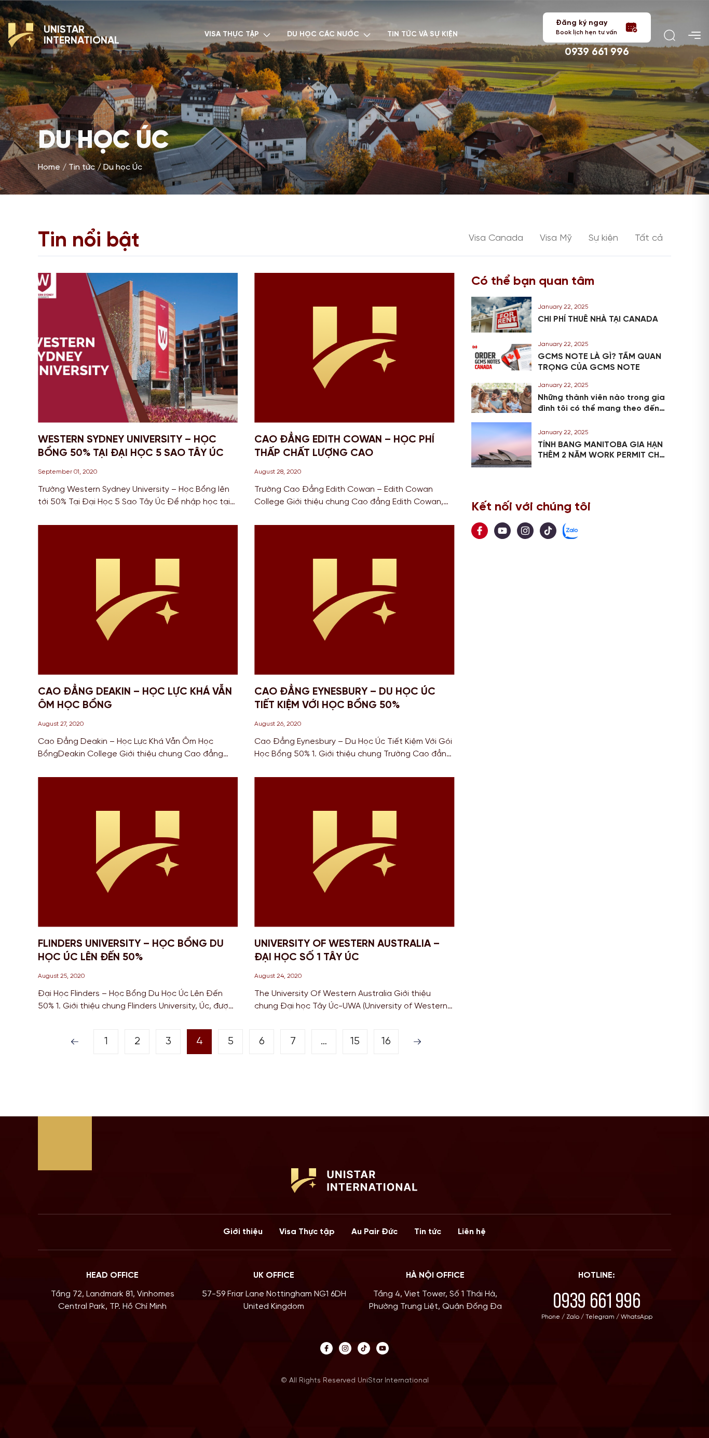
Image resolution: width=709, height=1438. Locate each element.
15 (355, 1041)
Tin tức (82, 167)
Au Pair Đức (374, 1231)
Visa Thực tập (307, 1231)
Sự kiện (603, 238)
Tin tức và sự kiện (422, 34)
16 (386, 1041)
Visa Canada (496, 238)
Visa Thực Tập (231, 34)
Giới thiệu (243, 1231)
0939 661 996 (597, 52)
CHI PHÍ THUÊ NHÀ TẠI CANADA (598, 319)
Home (49, 167)
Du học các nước (323, 34)
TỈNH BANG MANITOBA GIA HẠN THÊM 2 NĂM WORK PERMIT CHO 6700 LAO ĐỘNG (602, 455)
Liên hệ (472, 1231)
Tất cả (649, 238)
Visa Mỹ (556, 238)
